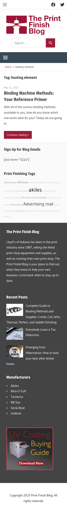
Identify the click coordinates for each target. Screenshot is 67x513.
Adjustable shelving (12, 198)
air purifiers (39, 211)
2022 (31, 211)
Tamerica (17, 397)
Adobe (6, 205)
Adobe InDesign (49, 191)
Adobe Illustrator (52, 211)
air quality (8, 191)
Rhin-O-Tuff (18, 391)
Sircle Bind (18, 408)
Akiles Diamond (54, 182)
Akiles (15, 386)
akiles (35, 189)
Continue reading (17, 135)
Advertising (10, 182)
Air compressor (20, 210)
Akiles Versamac (55, 198)
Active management (38, 182)
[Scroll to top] (61, 507)
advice (6, 216)
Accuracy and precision (34, 197)
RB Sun (15, 402)
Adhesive (22, 182)
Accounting (16, 204)
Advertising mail (38, 204)
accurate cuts (21, 190)
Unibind (16, 413)
